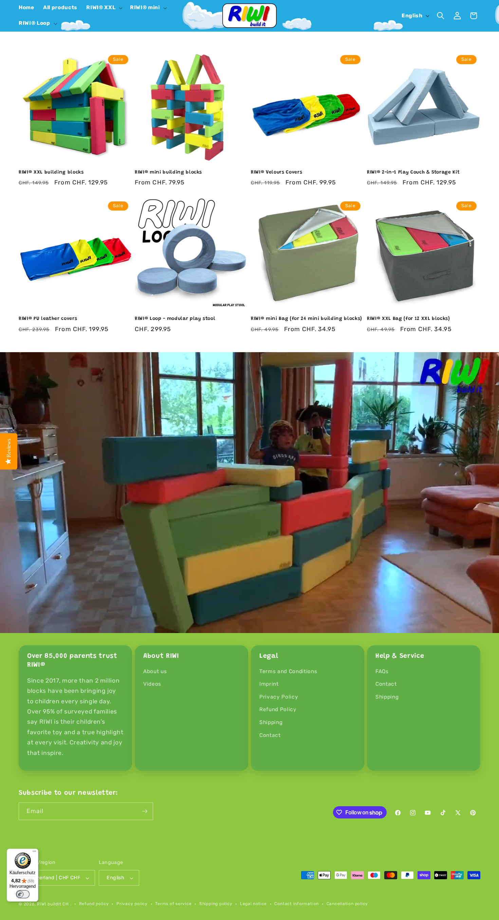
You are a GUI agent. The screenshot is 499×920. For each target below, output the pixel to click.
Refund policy (94, 903)
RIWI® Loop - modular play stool (175, 319)
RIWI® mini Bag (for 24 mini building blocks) (306, 319)
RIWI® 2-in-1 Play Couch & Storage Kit (413, 172)
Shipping (270, 722)
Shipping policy (216, 903)
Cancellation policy (347, 903)
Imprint (269, 684)
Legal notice (253, 903)
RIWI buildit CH (53, 904)
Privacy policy (132, 903)
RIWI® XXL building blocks (51, 172)
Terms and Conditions (288, 671)
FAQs (382, 671)
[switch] (23, 894)
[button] (104, 8)
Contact (270, 735)
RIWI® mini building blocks (168, 172)
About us (155, 671)
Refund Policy (278, 709)
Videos (152, 684)
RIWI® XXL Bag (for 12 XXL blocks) (408, 319)
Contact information (296, 903)
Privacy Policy (278, 697)
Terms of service (173, 903)
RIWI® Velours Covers (276, 172)
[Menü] (34, 853)
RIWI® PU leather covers (48, 319)
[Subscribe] (144, 811)
